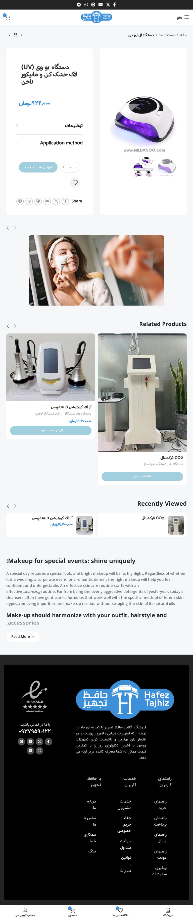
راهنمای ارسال (160, 837)
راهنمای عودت (160, 854)
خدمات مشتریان (124, 804)
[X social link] (108, 5)
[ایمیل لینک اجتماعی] (100, 5)
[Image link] (125, 700)
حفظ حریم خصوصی (124, 824)
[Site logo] (96, 17)
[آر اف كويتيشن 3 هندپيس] (50, 367)
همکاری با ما (90, 837)
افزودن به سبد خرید (38, 167)
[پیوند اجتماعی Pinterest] (93, 5)
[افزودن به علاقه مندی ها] (75, 182)
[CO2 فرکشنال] (142, 392)
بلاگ (92, 851)
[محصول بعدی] (9, 35)
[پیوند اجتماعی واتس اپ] (86, 5)
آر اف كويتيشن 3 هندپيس (71, 407)
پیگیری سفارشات (159, 871)
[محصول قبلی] (21, 35)
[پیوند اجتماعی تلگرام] (79, 5)
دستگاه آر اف (65, 413)
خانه (183, 35)
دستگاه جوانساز (155, 464)
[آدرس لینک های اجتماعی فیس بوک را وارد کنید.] (115, 5)
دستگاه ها (167, 35)
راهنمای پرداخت (160, 821)
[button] (172, 120)
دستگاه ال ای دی (141, 35)
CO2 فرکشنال (171, 457)
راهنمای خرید (160, 804)
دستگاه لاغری (44, 413)
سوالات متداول (125, 844)
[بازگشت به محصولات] (15, 35)
